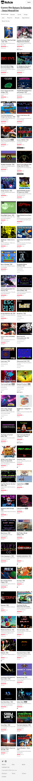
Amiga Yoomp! (5, 190)
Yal (17, 559)
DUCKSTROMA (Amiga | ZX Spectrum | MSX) (23, 191)
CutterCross (4, 439)
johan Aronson (20, 582)
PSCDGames (4, 70)
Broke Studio (4, 387)
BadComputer (4, 536)
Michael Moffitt (20, 120)
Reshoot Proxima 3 (22, 384)
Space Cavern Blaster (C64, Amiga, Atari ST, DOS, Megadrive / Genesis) (24, 166)
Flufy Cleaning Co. (6, 556)
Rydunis (3, 653)
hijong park (19, 462)
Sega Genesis (25, 17)
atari (3, 17)
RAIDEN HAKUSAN (22, 556)
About (4, 764)
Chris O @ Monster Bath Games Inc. (24, 219)
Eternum (3, 605)
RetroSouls (19, 95)
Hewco (2, 316)
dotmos (18, 169)
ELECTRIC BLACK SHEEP (7, 705)
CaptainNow (20, 269)
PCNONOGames (5, 751)
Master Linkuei (20, 44)
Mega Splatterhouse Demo (24, 215)
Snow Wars (4, 725)
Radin (2, 608)
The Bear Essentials (6, 164)
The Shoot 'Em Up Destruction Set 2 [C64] (23, 605)
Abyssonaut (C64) (21, 361)
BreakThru (20, 313)
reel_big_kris (20, 752)
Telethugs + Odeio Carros (8, 240)
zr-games (3, 193)
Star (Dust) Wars (5, 702)
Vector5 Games (4, 362)
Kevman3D (3, 682)
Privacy (24, 773)
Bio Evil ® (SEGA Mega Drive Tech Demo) (7, 66)
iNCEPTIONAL (20, 632)
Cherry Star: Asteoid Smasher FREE (6, 409)
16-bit (19, 14)
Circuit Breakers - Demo (23, 748)
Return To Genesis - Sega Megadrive (16, 9)
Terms (13, 773)
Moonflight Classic (6, 215)
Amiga (25, 14)
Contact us (5, 767)
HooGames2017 (21, 70)
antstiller (19, 364)
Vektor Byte (20, 702)
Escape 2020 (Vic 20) (6, 313)
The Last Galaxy (21, 629)
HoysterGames (4, 585)
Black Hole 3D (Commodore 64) (21, 337)
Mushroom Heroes (6, 629)
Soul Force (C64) (5, 140)
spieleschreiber (20, 387)
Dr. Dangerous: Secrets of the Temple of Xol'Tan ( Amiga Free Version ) (24, 67)
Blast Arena (4, 533)
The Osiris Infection (22, 725)
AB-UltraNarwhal (21, 195)
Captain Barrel (21, 484)
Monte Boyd (4, 728)
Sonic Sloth (3, 44)
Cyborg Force (20, 508)
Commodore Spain (21, 339)
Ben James (19, 143)
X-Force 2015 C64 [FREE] (8, 336)
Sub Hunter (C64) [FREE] (23, 240)
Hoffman (19, 413)
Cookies (4, 776)
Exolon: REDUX (21, 140)
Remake (17, 17)
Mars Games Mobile (5, 413)
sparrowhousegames (5, 218)
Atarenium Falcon (22, 653)
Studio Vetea (20, 437)
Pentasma (19, 459)
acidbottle (19, 316)
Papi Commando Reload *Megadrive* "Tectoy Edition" (23, 436)
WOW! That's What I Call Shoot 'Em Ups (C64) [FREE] (8, 461)
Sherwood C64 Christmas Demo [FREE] (24, 289)
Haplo (2, 95)
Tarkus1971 (19, 705)
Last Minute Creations (22, 656)
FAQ (13, 764)
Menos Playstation (5, 244)
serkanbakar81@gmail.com (7, 632)
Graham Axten (4, 167)
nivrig (2, 513)
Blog (23, 764)
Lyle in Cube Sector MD (23, 115)
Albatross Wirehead (5, 559)
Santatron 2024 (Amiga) (7, 508)
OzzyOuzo (19, 485)
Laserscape (4, 361)
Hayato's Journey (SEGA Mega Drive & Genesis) (23, 40)
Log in (29, 2)
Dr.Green (19, 580)
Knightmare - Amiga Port (24, 408)
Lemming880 (4, 267)
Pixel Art (9, 17)
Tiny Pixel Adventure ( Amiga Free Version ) (7, 116)
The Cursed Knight (6, 384)
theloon (2, 488)
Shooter (12, 14)
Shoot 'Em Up (6, 21)
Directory (4, 773)
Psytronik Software (21, 244)
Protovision (3, 143)
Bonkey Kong (20, 677)
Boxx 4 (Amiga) (5, 264)
